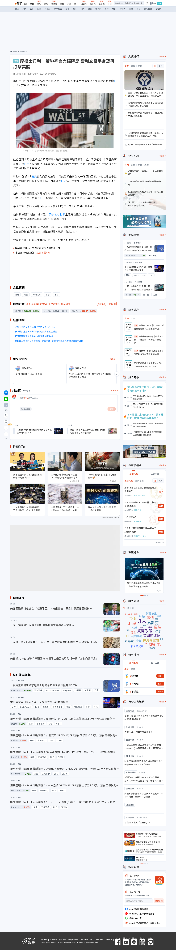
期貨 (90, 9)
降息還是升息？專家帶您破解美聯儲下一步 (38, 247)
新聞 (32, 3)
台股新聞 (138, 282)
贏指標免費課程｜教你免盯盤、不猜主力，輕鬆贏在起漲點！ (149, 340)
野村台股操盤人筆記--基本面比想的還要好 (102, 509)
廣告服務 (62, 939)
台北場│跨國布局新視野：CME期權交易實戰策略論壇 (149, 352)
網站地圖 (99, 939)
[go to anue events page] (146, 3)
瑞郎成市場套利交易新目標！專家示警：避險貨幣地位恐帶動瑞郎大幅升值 (49, 340)
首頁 (25, 3)
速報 (67, 9)
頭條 (17, 9)
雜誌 (138, 9)
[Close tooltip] (27, 434)
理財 (114, 9)
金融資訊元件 (73, 939)
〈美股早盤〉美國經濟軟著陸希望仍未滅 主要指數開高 (34, 431)
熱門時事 (58, 9)
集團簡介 (53, 939)
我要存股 (112, 303)
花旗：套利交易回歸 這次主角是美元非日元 (35, 326)
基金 (62, 3)
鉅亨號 (101, 3)
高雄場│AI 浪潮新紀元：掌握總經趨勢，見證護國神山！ (149, 327)
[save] (6, 428)
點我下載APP (43, 252)
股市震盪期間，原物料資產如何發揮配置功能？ (27, 476)
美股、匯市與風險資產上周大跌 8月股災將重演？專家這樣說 (87, 431)
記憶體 (135, 676)
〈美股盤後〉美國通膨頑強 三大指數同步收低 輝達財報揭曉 (26, 509)
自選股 (158, 9)
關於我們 (44, 939)
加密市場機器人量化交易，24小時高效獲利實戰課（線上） (148, 364)
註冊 (159, 3)
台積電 (135, 683)
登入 (155, 3)
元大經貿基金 (130, 516)
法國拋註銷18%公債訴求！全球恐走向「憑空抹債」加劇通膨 (65, 509)
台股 (39, 3)
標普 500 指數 (56, 214)
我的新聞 (148, 9)
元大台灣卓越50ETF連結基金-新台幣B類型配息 (140, 504)
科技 (39, 9)
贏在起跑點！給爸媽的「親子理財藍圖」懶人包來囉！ (50, 303)
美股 (46, 3)
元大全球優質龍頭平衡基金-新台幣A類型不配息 (140, 530)
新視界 (122, 9)
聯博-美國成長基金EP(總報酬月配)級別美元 (140, 489)
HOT (136, 325)
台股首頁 (101, 303)
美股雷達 (24, 51)
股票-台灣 (137, 510)
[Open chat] (6, 434)
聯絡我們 (84, 939)
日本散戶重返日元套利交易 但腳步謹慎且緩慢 (36, 331)
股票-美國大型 (139, 495)
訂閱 (109, 3)
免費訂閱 (159, 901)
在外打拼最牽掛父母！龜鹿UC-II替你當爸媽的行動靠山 (64, 476)
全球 (76, 3)
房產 (107, 9)
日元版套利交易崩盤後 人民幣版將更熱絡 (34, 336)
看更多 (112, 359)
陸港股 (54, 3)
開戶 (161, 491)
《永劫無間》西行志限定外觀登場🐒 (102, 476)
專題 (131, 9)
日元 (26, 164)
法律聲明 (109, 939)
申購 (161, 506)
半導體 (135, 691)
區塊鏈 (98, 9)
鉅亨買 (93, 3)
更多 (160, 66)
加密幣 (84, 3)
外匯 (69, 3)
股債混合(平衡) (139, 536)
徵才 (92, 939)
